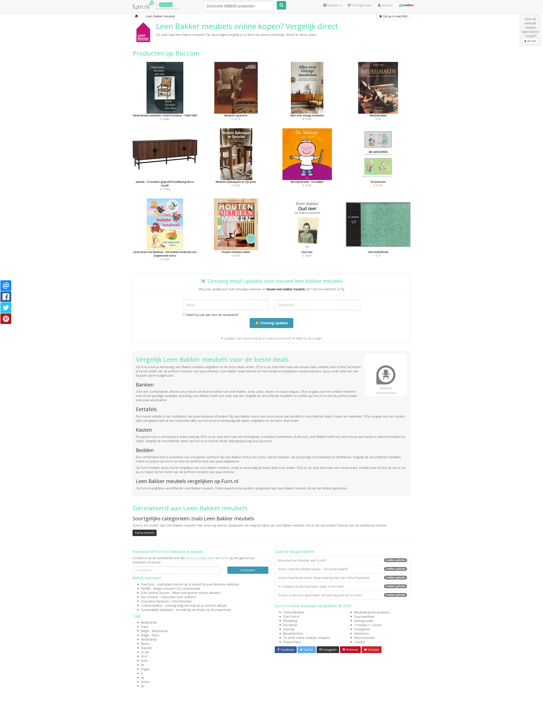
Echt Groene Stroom (155, 593)
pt (142, 665)
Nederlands (149, 622)
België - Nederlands (154, 631)
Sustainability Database (157, 610)
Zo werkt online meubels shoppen (306, 638)
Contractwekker (151, 605)
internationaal (181, 601)
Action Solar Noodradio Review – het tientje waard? (342, 569)
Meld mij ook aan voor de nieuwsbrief (212, 315)
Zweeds (146, 648)
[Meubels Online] (136, 16)
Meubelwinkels (293, 633)
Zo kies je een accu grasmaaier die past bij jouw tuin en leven (342, 595)
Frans (144, 627)
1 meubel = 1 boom (368, 625)
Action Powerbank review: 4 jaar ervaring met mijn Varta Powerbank (342, 578)
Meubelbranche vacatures (372, 612)
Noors (145, 644)
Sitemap (289, 629)
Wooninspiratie (364, 638)
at (142, 686)
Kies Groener (150, 597)
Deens (145, 682)
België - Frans (150, 635)
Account (387, 5)
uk (142, 678)
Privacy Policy (292, 642)
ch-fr (144, 656)
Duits (144, 661)
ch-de (145, 652)
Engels (145, 669)
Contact (359, 642)
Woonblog (290, 621)
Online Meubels (293, 612)
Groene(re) (165, 4)
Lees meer (531, 40)
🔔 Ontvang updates (271, 323)
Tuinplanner (362, 629)
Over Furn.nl (291, 616)
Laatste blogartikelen (294, 551)
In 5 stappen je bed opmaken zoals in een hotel (342, 586)
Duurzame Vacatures (155, 601)
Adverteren (361, 633)
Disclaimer (290, 625)
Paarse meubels (144, 533)
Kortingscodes (364, 621)
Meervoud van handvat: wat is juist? (342, 560)
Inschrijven (248, 570)
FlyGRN (145, 588)
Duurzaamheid (364, 616)
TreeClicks (148, 584)
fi (142, 673)
